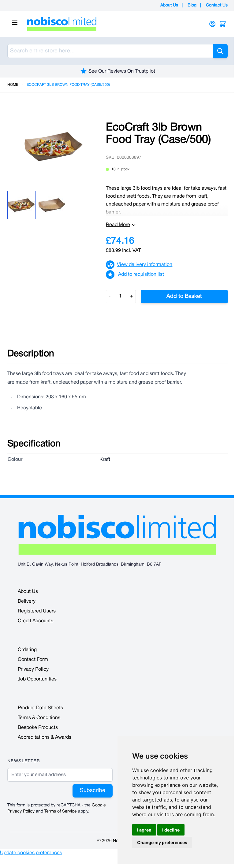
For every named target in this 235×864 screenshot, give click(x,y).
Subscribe (92, 790)
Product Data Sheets (40, 708)
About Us (169, 5)
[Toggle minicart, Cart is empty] (223, 24)
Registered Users (37, 611)
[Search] (220, 51)
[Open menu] (14, 22)
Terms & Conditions (39, 718)
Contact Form (33, 659)
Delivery (26, 601)
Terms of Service (60, 811)
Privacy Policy (33, 669)
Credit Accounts (35, 621)
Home (12, 84)
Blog (192, 5)
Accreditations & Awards (44, 737)
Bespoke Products (38, 728)
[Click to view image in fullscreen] (53, 146)
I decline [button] (171, 829)
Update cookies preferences (31, 853)
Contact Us (217, 5)
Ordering (27, 650)
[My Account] (212, 24)
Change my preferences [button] (162, 842)
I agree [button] (144, 829)
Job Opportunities (37, 679)
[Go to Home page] (109, 24)
